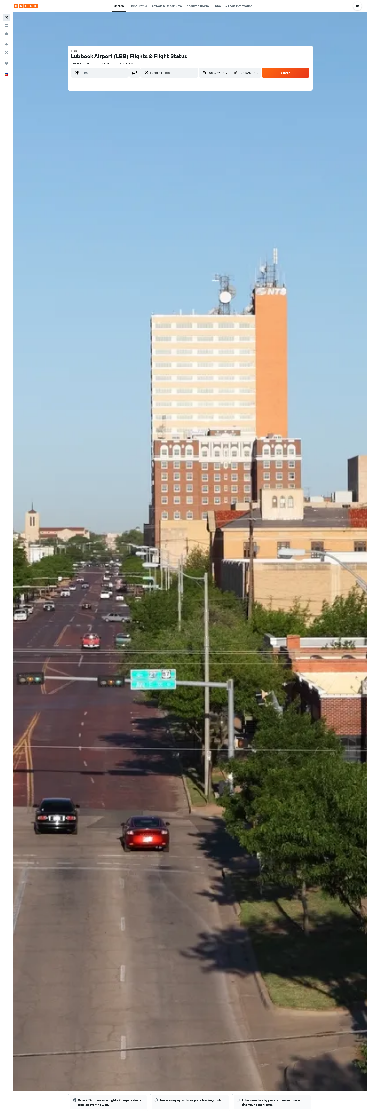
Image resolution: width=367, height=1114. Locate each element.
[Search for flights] (6, 17)
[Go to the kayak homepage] (26, 6)
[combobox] (81, 63)
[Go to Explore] (6, 44)
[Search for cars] (6, 33)
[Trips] (6, 63)
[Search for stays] (6, 25)
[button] (6, 6)
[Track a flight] (6, 52)
